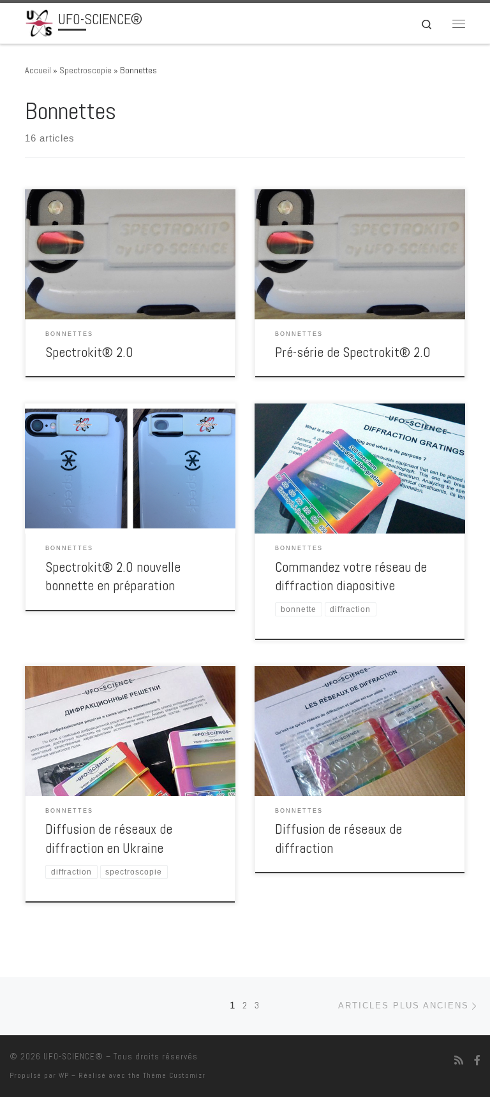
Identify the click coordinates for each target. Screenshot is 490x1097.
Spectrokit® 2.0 (89, 352)
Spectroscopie (85, 70)
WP (64, 1075)
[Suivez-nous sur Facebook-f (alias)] (477, 1060)
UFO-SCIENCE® (73, 1056)
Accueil (38, 70)
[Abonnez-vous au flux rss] (458, 1060)
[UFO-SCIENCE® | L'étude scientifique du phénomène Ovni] (39, 22)
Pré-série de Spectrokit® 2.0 (353, 352)
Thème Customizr (174, 1075)
